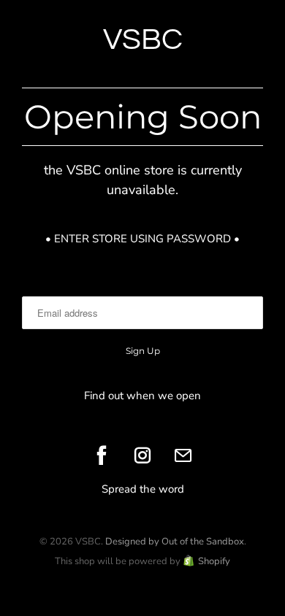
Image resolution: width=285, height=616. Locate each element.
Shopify (214, 561)
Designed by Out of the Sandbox (174, 541)
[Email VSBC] (183, 455)
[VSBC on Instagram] (142, 455)
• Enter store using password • (142, 238)
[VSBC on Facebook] (101, 455)
